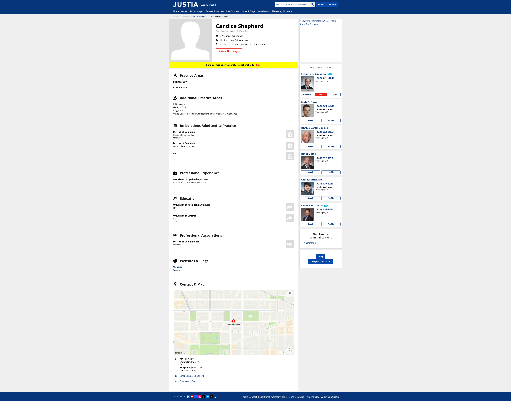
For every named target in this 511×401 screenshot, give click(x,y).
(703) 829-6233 (325, 183)
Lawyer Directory (187, 16)
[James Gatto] (307, 162)
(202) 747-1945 (325, 157)
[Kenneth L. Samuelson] (307, 82)
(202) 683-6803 (325, 132)
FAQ (321, 256)
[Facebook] (196, 396)
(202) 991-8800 (325, 78)
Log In (321, 4)
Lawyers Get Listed (320, 261)
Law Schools (232, 11)
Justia (175, 16)
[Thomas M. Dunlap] (307, 214)
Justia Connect (250, 397)
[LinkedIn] (188, 396)
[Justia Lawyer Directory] (185, 4)
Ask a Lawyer (197, 11)
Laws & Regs (248, 11)
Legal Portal (264, 397)
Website (177, 266)
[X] (211, 396)
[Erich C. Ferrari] (307, 110)
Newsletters (264, 11)
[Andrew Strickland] (307, 188)
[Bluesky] (207, 396)
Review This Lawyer (229, 51)
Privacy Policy (312, 397)
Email (320, 94)
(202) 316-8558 (325, 209)
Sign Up (332, 4)
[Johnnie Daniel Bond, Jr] (307, 136)
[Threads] (203, 396)
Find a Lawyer (180, 11)
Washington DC (203, 16)
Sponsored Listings (320, 67)
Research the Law (215, 11)
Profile (334, 94)
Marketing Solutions (282, 11)
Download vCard (188, 381)
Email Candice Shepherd (192, 375)
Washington (310, 242)
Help (284, 397)
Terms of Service (296, 397)
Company (276, 397)
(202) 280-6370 (325, 106)
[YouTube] (192, 396)
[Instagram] (199, 396)
